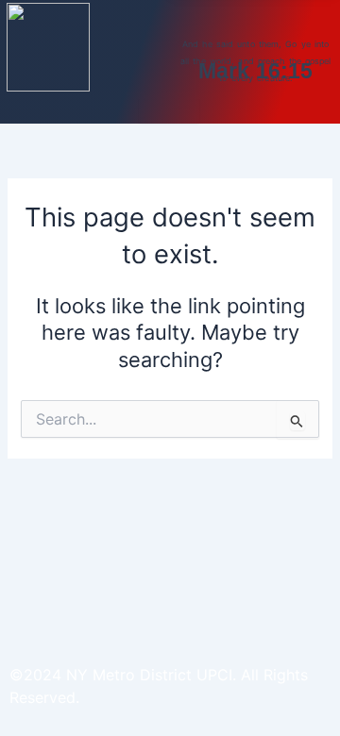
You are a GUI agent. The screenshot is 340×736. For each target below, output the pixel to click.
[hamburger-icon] (169, 111)
